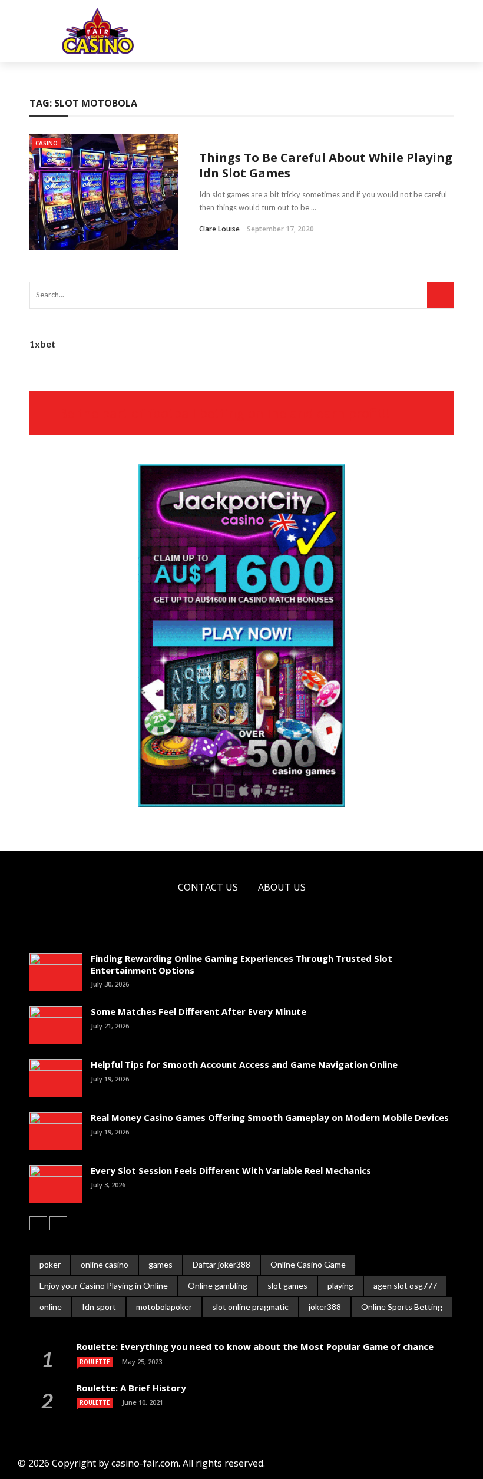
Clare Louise (219, 229)
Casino (46, 143)
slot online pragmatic (250, 1307)
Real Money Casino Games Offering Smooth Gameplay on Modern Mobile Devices (270, 1117)
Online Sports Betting (401, 1307)
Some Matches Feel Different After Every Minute (198, 1011)
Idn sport (99, 1307)
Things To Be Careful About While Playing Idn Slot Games (325, 165)
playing (340, 1286)
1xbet (42, 343)
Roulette (95, 1362)
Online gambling (217, 1286)
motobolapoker (164, 1307)
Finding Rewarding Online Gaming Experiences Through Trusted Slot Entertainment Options (241, 964)
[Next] (58, 1223)
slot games (287, 1286)
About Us (282, 887)
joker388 (325, 1307)
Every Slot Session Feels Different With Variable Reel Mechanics (231, 1170)
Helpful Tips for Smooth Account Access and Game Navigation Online (244, 1064)
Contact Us (208, 887)
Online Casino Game (308, 1264)
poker (50, 1264)
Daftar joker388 (221, 1264)
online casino (104, 1264)
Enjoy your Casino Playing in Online (103, 1286)
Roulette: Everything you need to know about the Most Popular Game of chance (255, 1346)
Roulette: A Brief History (131, 1388)
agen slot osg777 (405, 1286)
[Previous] (38, 1223)
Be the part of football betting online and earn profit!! (224, 413)
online (50, 1307)
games (160, 1264)
